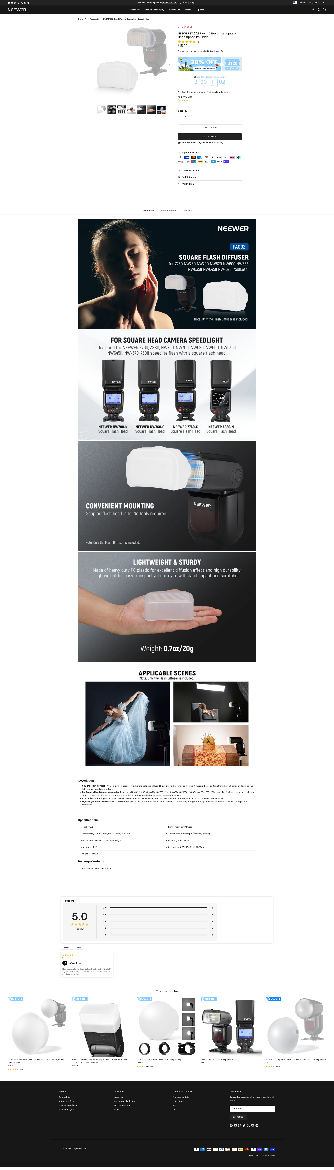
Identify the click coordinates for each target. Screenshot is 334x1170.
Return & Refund (66, 1101)
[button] (157, 908)
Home (80, 19)
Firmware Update (181, 1097)
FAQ (174, 1109)
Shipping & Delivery (68, 1105)
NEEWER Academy (123, 1105)
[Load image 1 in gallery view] (132, 63)
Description (148, 210)
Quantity (182, 111)
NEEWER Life (174, 9)
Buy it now (210, 136)
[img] (187, 41)
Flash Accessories (92, 19)
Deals (188, 9)
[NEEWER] (17, 9)
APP (174, 1105)
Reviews (188, 210)
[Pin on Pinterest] (191, 27)
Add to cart (209, 127)
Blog (116, 1109)
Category (134, 9)
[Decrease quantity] (180, 116)
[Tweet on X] (185, 27)
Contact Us (64, 1097)
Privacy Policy (254, 1155)
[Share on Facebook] (188, 27)
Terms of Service (268, 1155)
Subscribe (238, 1117)
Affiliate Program (67, 1109)
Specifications (168, 210)
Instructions (178, 1101)
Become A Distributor (124, 1101)
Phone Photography (154, 9)
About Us (118, 1097)
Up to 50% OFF (170, 2)
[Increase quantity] (190, 116)
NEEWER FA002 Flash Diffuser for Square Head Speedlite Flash (126, 19)
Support (200, 9)
